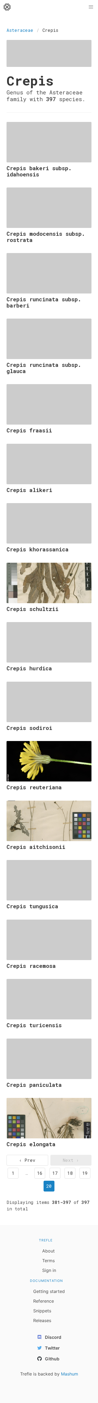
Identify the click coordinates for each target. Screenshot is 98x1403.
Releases (42, 1320)
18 (70, 1173)
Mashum (69, 1374)
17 (55, 1173)
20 (49, 1186)
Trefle (46, 1240)
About (48, 1251)
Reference (43, 1301)
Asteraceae (20, 30)
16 (39, 1173)
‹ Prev (27, 1160)
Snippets (42, 1310)
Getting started (49, 1291)
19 (85, 1173)
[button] (91, 7)
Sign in (49, 1270)
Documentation (46, 1281)
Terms (48, 1260)
